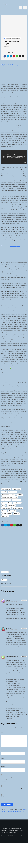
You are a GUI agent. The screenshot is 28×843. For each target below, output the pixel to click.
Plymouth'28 (12, 510)
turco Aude (5, 516)
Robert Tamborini (6, 513)
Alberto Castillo (6, 489)
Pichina (4, 510)
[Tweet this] (8, 56)
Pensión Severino (17, 508)
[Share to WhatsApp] (17, 56)
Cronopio (8, 544)
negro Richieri (11, 505)
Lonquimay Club (6, 502)
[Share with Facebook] (5, 56)
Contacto (21, 826)
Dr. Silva (20, 494)
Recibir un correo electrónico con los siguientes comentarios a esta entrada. (13, 789)
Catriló (4, 492)
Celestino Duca (12, 492)
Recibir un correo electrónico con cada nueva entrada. (12, 798)
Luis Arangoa (17, 502)
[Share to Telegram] (20, 56)
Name (3, 750)
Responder (24, 600)
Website (3, 766)
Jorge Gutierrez (6, 500)
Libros (8, 826)
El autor (3, 826)
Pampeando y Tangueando (10, 553)
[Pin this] (14, 56)
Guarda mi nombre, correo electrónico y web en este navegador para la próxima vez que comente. (14, 779)
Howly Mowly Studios (20, 838)
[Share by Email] (23, 56)
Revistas (14, 826)
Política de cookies (13, 830)
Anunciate (4, 828)
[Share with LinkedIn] (11, 56)
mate (3, 505)
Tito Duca (16, 513)
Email (3, 758)
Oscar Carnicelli (6, 508)
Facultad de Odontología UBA (9, 497)
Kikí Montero (16, 500)
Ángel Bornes (16, 489)
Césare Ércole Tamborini (8, 494)
